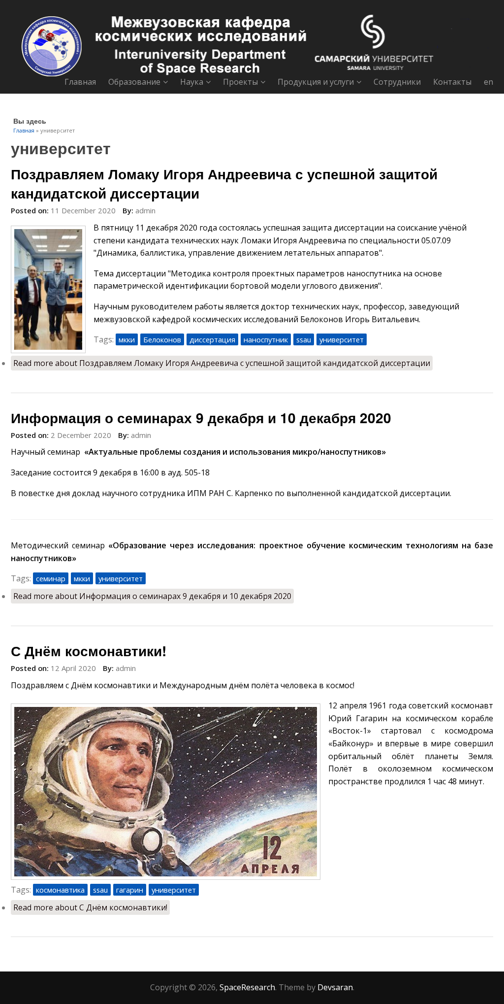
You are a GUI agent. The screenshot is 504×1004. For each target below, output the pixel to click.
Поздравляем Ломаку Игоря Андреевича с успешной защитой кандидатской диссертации (224, 183)
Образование (134, 81)
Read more (221, 363)
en (488, 81)
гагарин (129, 890)
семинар (50, 578)
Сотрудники (397, 81)
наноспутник (266, 339)
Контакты (452, 81)
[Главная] (252, 45)
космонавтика (60, 890)
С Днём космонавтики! (88, 650)
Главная (80, 81)
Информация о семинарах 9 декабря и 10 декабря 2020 (201, 417)
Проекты (240, 81)
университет (341, 339)
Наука (191, 81)
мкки (127, 339)
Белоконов (162, 339)
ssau (303, 339)
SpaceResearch (247, 987)
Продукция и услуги (316, 81)
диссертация (212, 339)
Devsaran (335, 987)
